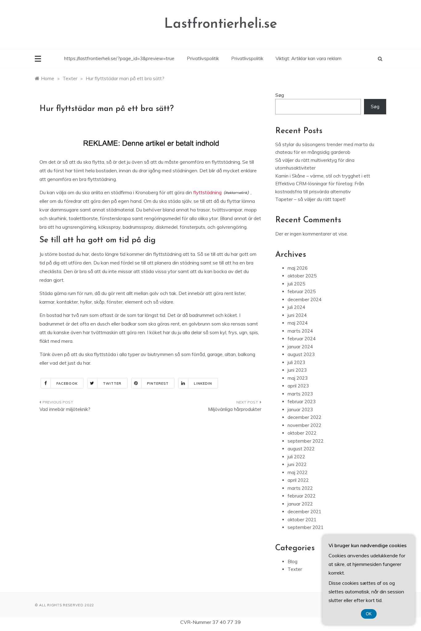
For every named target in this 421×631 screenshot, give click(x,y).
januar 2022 (300, 504)
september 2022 (306, 441)
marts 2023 (300, 394)
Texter (295, 569)
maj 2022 (298, 472)
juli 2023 (296, 362)
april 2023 (298, 386)
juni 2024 (297, 315)
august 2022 (301, 449)
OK (369, 614)
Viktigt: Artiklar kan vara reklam (308, 58)
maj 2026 (298, 268)
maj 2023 (298, 378)
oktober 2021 (302, 519)
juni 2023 (297, 370)
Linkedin (203, 383)
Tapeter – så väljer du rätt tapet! (310, 199)
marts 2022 (300, 488)
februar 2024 (302, 339)
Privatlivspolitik (203, 58)
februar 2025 (302, 291)
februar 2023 (302, 401)
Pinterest (158, 383)
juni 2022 (297, 464)
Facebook (67, 383)
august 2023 (301, 354)
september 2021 (306, 527)
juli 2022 (296, 457)
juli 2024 (296, 307)
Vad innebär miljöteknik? (64, 409)
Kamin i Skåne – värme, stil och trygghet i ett (322, 176)
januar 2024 (300, 347)
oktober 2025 (302, 276)
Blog (292, 561)
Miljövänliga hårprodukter (234, 409)
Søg (279, 95)
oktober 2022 (302, 433)
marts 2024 (300, 331)
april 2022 (298, 480)
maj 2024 (298, 323)
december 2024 (304, 299)
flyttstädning (207, 192)
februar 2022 (302, 496)
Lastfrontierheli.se (220, 24)
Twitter (112, 383)
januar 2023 (300, 409)
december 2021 (304, 511)
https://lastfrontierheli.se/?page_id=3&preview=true (119, 58)
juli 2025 (296, 284)
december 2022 (304, 417)
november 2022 (304, 425)
